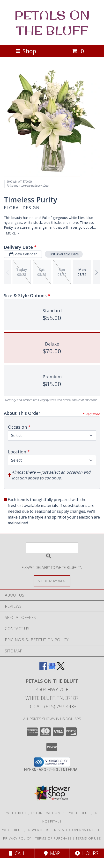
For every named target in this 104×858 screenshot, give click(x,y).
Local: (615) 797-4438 (52, 706)
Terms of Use (88, 838)
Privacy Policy (17, 838)
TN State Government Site (77, 830)
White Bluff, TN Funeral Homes (35, 813)
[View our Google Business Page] (52, 668)
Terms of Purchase (53, 838)
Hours (89, 853)
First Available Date (64, 254)
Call (18, 853)
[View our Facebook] (43, 668)
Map (54, 853)
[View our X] (61, 668)
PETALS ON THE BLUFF (52, 22)
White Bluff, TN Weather (25, 830)
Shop (29, 51)
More (11, 233)
